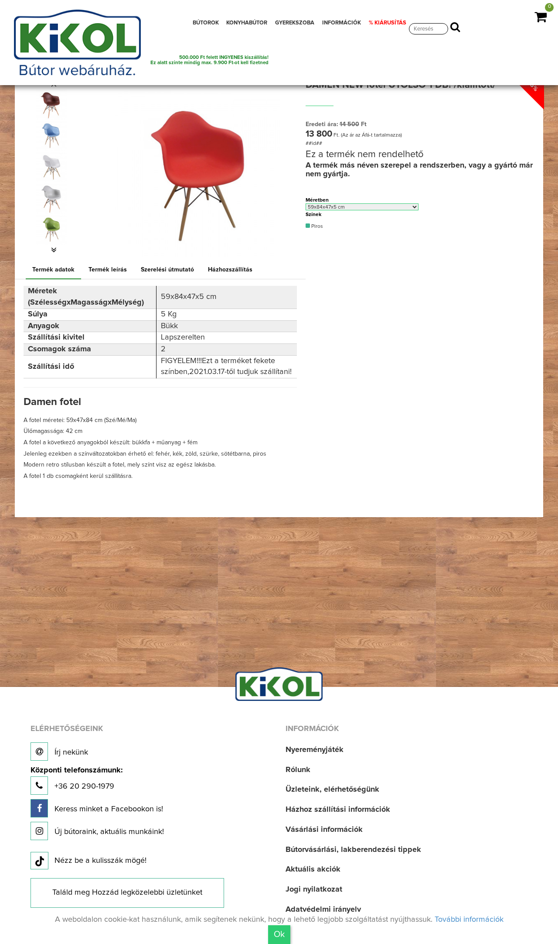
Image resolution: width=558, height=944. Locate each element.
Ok (279, 934)
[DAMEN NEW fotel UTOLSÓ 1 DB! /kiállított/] (197, 169)
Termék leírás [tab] (107, 270)
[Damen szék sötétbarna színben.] (51, 104)
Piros (316, 226)
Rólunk (298, 770)
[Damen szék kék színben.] (51, 135)
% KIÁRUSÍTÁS (387, 23)
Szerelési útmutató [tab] (167, 270)
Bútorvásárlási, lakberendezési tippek (353, 850)
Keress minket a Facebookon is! (107, 809)
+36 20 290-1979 (76, 778)
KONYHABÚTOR (246, 23)
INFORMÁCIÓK (341, 23)
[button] (53, 250)
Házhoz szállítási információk (338, 810)
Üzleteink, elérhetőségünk (332, 789)
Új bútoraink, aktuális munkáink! (108, 832)
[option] (54, 104)
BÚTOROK (206, 23)
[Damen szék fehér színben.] (51, 167)
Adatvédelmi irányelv (323, 909)
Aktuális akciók (313, 869)
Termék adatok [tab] (53, 270)
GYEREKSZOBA (294, 23)
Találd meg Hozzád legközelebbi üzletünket (127, 892)
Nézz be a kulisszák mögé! (100, 861)
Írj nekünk (70, 752)
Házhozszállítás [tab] (230, 270)
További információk (469, 919)
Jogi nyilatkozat (314, 889)
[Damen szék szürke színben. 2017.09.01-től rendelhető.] (51, 198)
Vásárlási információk (324, 830)
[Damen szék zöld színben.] (51, 230)
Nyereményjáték (315, 750)
